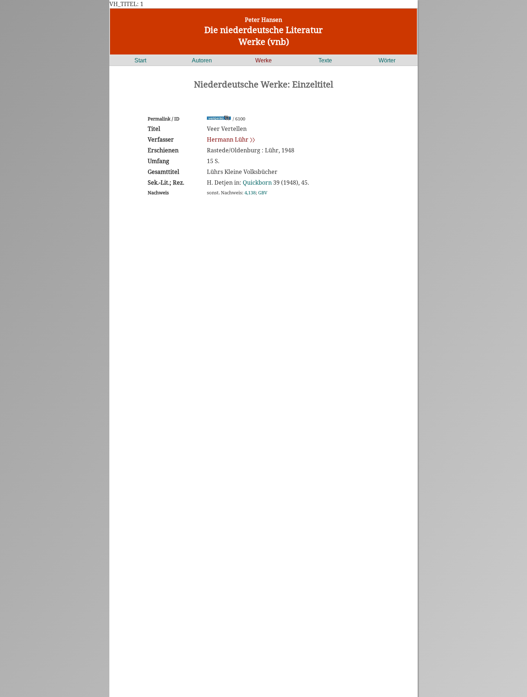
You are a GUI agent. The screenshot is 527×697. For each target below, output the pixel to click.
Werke (263, 60)
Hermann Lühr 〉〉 (231, 139)
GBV (262, 192)
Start (140, 60)
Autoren (202, 60)
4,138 (250, 192)
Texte (325, 60)
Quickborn (257, 182)
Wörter (387, 60)
